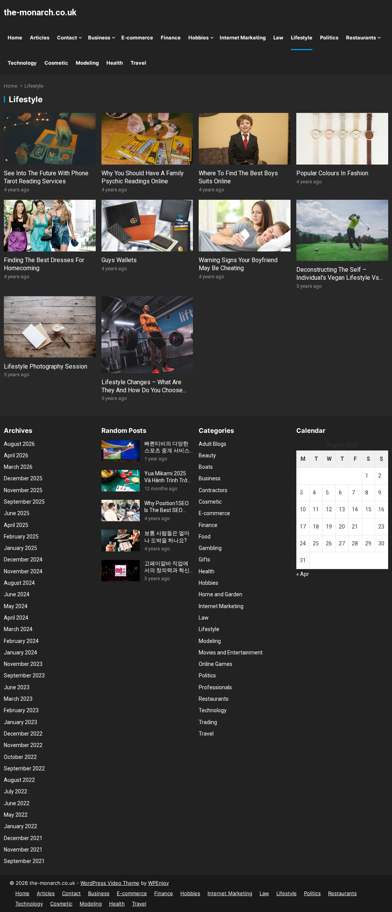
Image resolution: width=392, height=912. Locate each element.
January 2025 (20, 548)
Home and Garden (220, 594)
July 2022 (15, 791)
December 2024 (23, 559)
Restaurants (361, 37)
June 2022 (16, 803)
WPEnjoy (158, 883)
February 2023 (21, 710)
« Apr (302, 574)
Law (278, 37)
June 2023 (16, 687)
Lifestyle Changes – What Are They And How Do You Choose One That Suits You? (142, 390)
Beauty (207, 455)
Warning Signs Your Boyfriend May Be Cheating (238, 264)
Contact (67, 37)
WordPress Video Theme (109, 883)
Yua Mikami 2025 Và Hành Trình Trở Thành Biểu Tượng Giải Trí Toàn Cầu (166, 477)
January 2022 (20, 826)
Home (15, 37)
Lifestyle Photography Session (45, 366)
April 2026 (16, 455)
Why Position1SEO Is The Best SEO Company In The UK (167, 507)
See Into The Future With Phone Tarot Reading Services (46, 177)
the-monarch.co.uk (40, 12)
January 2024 (20, 652)
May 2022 (16, 815)
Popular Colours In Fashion (332, 173)
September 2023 (24, 675)
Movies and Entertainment (231, 652)
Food (205, 536)
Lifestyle (301, 37)
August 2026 (19, 444)
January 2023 (20, 722)
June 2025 (16, 513)
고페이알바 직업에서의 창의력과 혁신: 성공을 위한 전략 (167, 567)
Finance (171, 37)
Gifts (204, 559)
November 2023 (23, 664)
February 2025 (21, 536)
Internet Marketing (243, 37)
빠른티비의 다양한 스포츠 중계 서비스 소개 (166, 447)
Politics (329, 37)
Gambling (210, 548)
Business (99, 37)
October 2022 (20, 757)
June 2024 (16, 594)
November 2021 (23, 850)
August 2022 (19, 780)
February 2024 (21, 641)
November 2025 (23, 490)
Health (114, 63)
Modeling (87, 63)
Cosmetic (56, 63)
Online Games (215, 664)
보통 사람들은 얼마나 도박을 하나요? (166, 536)
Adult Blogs (212, 444)
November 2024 (23, 571)
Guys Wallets (119, 260)
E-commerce (137, 37)
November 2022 (23, 745)
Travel (138, 63)
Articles (39, 37)
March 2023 (18, 699)
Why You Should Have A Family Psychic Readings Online (142, 177)
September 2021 (24, 861)
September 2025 (24, 502)
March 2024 (18, 629)
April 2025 (16, 525)
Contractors (213, 490)
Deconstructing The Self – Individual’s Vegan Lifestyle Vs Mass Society (337, 277)
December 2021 (23, 838)
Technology (22, 63)
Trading (208, 722)
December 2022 (23, 734)
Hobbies (198, 37)
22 (368, 527)
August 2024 (19, 583)
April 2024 (16, 618)
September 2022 (24, 768)
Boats (206, 467)
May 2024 (16, 606)
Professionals (215, 687)
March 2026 (18, 467)
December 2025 (23, 478)
